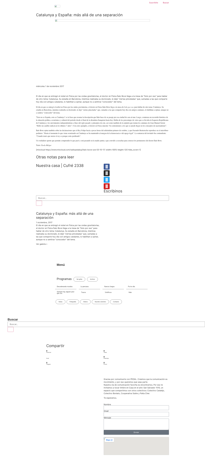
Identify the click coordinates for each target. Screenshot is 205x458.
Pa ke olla (131, 286)
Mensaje (107, 418)
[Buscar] (39, 203)
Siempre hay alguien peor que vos (65, 292)
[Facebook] (107, 167)
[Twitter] (107, 180)
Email (106, 411)
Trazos (83, 292)
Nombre (107, 404)
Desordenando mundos (65, 286)
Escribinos (113, 191)
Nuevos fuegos (109, 286)
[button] (74, 351)
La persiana (85, 286)
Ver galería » (41, 244)
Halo (130, 292)
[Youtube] (107, 186)
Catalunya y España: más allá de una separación (64, 216)
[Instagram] (107, 173)
